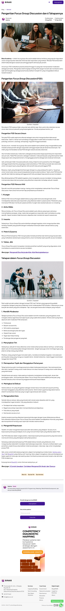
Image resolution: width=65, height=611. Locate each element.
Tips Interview (39, 474)
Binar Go (24, 474)
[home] (7, 2)
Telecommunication (44, 591)
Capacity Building (33, 589)
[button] (49, 2)
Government (43, 589)
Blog (3, 9)
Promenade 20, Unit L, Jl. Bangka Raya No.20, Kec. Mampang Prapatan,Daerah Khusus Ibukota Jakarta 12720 (14, 588)
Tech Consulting (32, 591)
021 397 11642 (7, 594)
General (9, 9)
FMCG (41, 600)
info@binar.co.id (8, 597)
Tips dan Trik (31, 474)
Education (42, 595)
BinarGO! (11, 454)
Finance (41, 598)
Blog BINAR (55, 589)
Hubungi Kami (58, 2)
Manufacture (43, 593)
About (53, 595)
